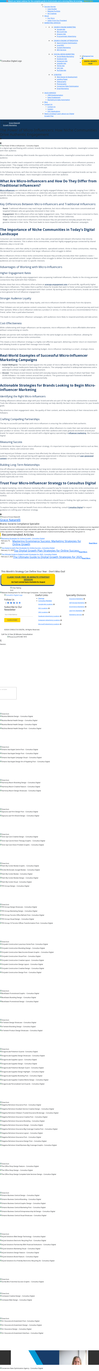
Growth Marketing (10, 125)
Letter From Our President (57, 20)
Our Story (51, 18)
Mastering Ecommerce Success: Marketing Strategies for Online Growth (46, 542)
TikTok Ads (61, 66)
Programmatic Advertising (66, 36)
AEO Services (61, 50)
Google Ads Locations (46, 604)
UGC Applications (53, 111)
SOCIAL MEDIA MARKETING (65, 54)
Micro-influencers (7, 190)
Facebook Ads (62, 59)
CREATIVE (58, 75)
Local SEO (60, 45)
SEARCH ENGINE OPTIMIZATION (66, 41)
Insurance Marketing (76, 599)
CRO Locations (43, 612)
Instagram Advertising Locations (49, 620)
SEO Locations (43, 608)
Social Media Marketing (65, 56)
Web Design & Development (67, 77)
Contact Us (48, 104)
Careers (50, 109)
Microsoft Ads (62, 32)
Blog (46, 102)
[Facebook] (82, 58)
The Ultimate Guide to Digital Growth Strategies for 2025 (47, 557)
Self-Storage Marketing (77, 603)
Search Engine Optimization (67, 43)
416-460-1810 (17, 635)
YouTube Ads (61, 70)
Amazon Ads (61, 34)
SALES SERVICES (50, 93)
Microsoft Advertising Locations (49, 624)
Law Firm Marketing (76, 611)
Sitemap (41, 598)
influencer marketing (77, 433)
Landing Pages (62, 79)
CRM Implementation (55, 95)
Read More (93, 543)
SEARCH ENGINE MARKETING (65, 27)
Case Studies (52, 9)
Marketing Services (76, 615)
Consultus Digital (75, 507)
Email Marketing (63, 88)
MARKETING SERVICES (52, 23)
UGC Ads (60, 68)
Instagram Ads (62, 61)
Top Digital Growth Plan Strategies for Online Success (46, 550)
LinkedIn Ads (61, 63)
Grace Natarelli (14, 123)
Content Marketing (64, 47)
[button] (1, 138)
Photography (61, 84)
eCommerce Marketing (77, 607)
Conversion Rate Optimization (68, 86)
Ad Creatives (52, 13)
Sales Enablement (53, 97)
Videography (61, 82)
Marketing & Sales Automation (58, 100)
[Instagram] (87, 56)
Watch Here (88, 1)
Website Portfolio (53, 11)
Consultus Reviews (45, 601)
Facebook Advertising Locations (49, 616)
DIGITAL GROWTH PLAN (90, 62)
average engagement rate (56, 284)
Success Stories (50, 7)
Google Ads (61, 29)
